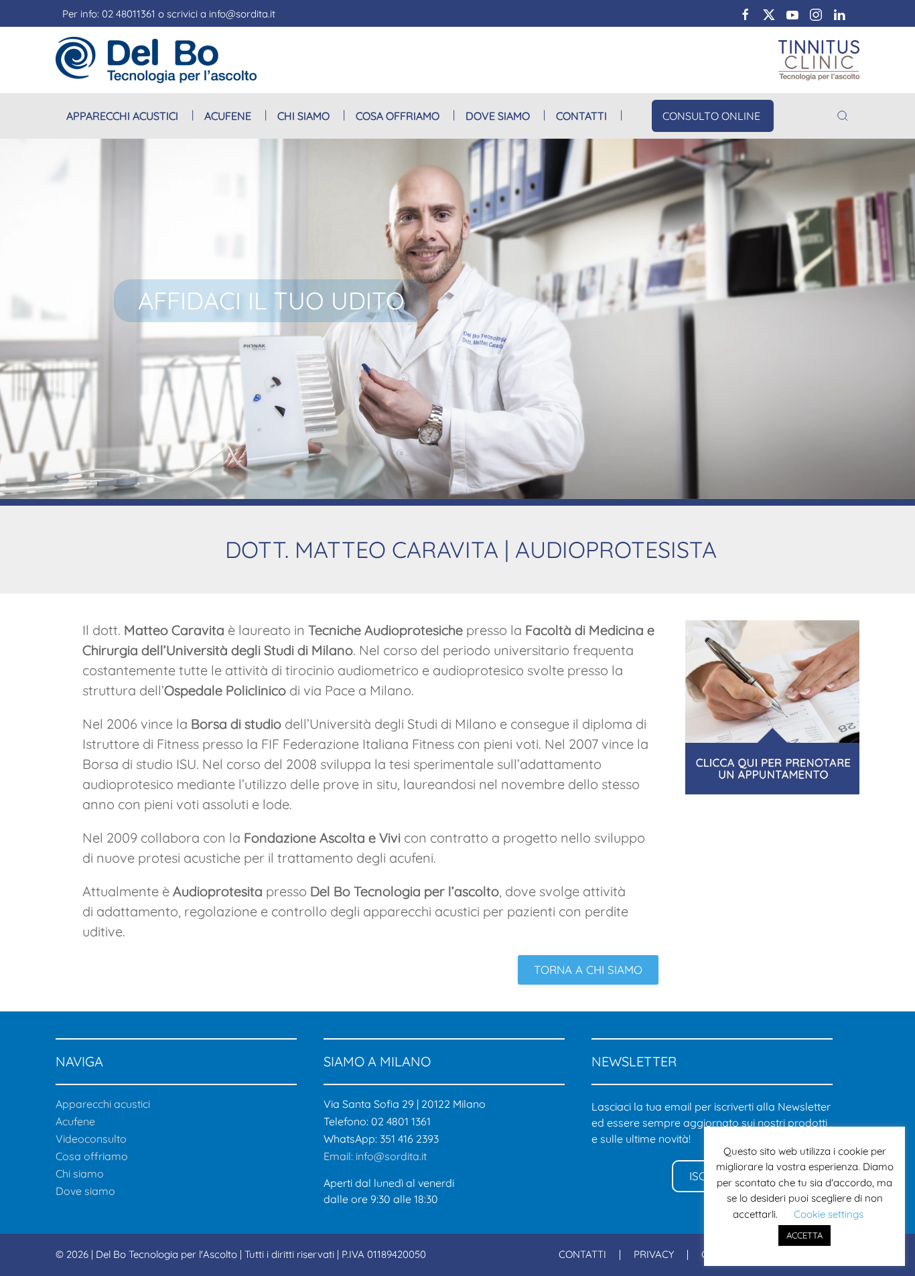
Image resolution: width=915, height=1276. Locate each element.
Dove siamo (498, 116)
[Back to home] (156, 60)
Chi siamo (80, 1173)
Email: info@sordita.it (375, 1156)
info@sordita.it (242, 13)
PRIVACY (654, 1254)
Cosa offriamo (397, 116)
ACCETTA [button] (804, 1235)
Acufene (227, 116)
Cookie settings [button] (828, 1214)
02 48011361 (128, 13)
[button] (842, 116)
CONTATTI (582, 1254)
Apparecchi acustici (122, 116)
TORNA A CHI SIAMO (588, 970)
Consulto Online (711, 116)
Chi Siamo (303, 116)
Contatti (581, 116)
